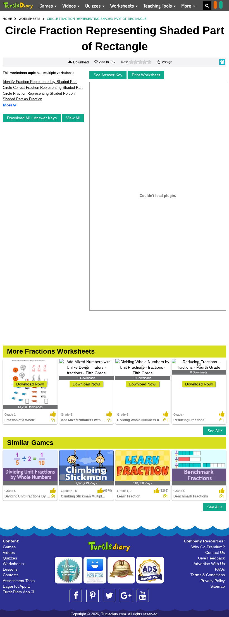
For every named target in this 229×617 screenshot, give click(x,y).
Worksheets (122, 6)
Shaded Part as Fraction (22, 99)
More (186, 6)
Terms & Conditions (207, 575)
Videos (69, 6)
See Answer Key (108, 75)
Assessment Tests (19, 580)
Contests (10, 575)
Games (46, 6)
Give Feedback (211, 558)
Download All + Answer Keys (32, 118)
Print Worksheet (146, 75)
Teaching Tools (158, 6)
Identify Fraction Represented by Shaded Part (40, 82)
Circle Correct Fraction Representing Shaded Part (43, 87)
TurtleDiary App (17, 592)
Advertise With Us (209, 563)
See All (214, 430)
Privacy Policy (213, 580)
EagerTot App (15, 586)
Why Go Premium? (208, 547)
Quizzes (93, 6)
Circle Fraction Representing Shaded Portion (39, 93)
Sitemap (217, 586)
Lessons (10, 569)
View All (73, 118)
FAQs (220, 569)
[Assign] (53, 420)
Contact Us (215, 552)
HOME (7, 18)
